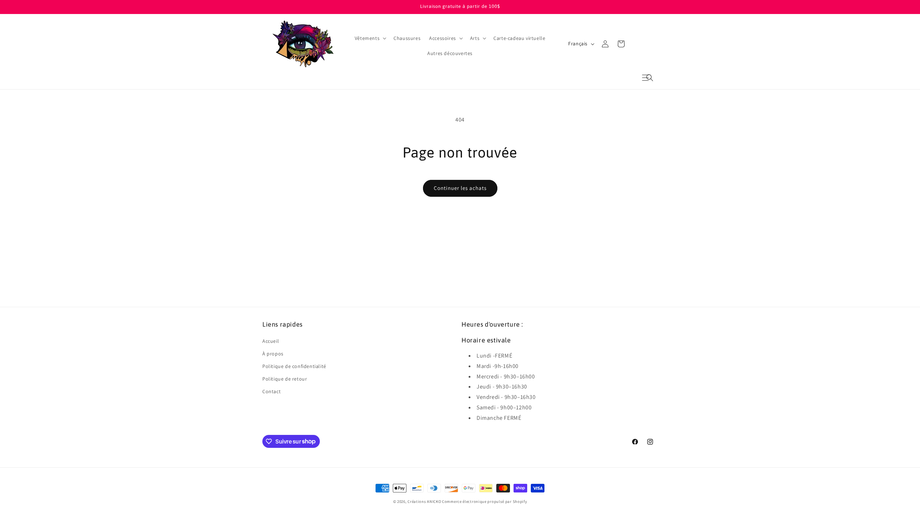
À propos (273, 353)
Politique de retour (284, 379)
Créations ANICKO (424, 501)
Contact (271, 391)
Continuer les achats (460, 188)
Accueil (270, 341)
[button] (650, 78)
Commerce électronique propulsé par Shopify (484, 501)
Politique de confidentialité (294, 366)
